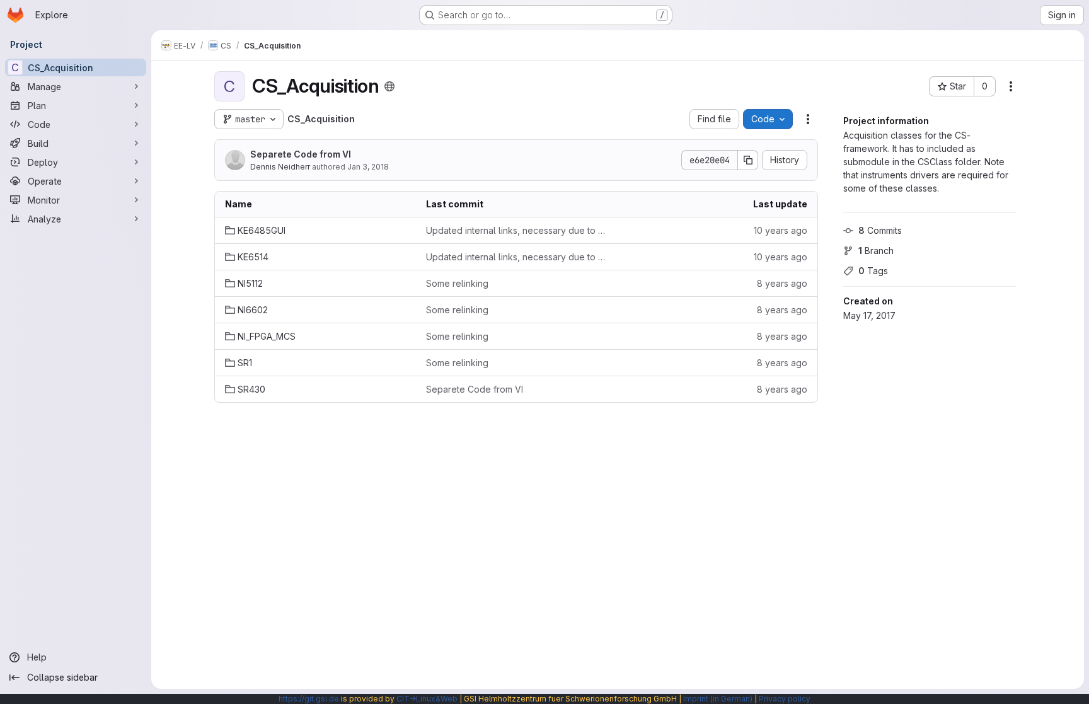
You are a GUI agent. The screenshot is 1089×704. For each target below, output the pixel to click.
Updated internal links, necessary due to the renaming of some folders (516, 230)
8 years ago (782, 283)
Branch (876, 250)
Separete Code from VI (300, 154)
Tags (873, 270)
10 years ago (780, 230)
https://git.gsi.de (309, 698)
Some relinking (457, 283)
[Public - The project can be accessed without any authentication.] (389, 86)
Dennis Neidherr (280, 166)
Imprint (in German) (717, 698)
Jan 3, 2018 (368, 166)
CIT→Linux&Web (427, 698)
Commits (880, 230)
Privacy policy (784, 698)
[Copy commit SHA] (748, 160)
